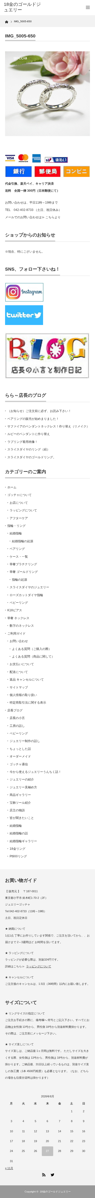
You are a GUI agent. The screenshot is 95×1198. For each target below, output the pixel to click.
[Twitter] (52, 1174)
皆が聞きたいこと (22, 818)
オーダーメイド (20, 756)
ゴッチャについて (19, 495)
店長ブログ (15, 710)
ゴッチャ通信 (19, 764)
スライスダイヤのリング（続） (28, 449)
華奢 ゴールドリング (24, 572)
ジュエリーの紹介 (22, 779)
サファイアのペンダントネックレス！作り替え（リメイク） (48, 426)
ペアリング (17, 549)
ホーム (11, 487)
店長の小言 (17, 718)
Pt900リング (18, 856)
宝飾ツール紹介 (20, 802)
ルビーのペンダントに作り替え (28, 434)
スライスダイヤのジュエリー (29, 587)
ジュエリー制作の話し (25, 741)
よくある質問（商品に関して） (33, 656)
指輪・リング (16, 526)
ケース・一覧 (19, 556)
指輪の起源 (19, 579)
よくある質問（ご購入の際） (31, 649)
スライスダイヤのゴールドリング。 (31, 457)
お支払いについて (22, 664)
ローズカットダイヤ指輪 (26, 595)
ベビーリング (19, 602)
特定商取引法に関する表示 (28, 702)
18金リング (17, 849)
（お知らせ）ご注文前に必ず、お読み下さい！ (39, 411)
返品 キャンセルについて (27, 679)
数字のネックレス (22, 625)
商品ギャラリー (20, 795)
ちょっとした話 (20, 749)
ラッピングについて (23, 510)
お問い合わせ (19, 641)
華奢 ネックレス (18, 618)
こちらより (53, 217)
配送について (19, 672)
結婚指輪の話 (19, 833)
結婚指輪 (16, 533)
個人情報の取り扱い (23, 695)
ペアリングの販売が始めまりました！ (33, 419)
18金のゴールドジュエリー (22, 7)
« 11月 (9, 1168)
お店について (19, 503)
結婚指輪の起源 (22, 541)
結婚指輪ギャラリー (23, 841)
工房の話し (17, 726)
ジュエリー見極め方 (23, 787)
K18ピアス (14, 610)
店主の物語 (17, 810)
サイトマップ (19, 687)
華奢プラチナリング (23, 564)
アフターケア (19, 518)
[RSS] (43, 1174)
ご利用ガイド (16, 633)
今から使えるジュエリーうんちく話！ (35, 772)
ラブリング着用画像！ (22, 442)
